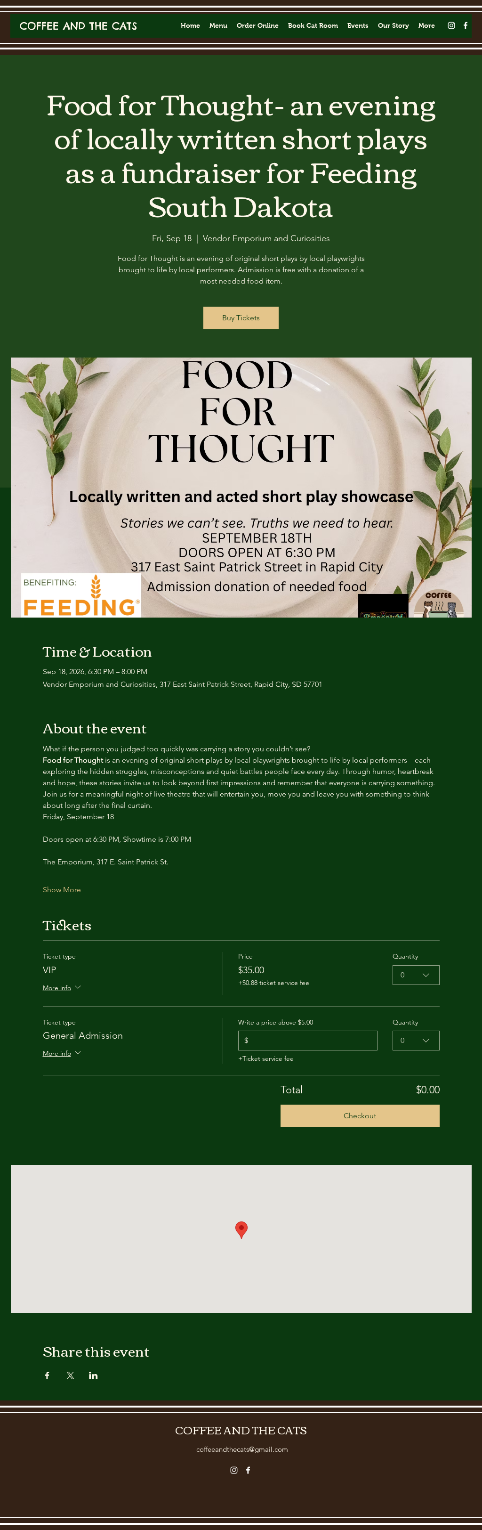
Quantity (405, 956)
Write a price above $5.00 (275, 1022)
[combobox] (416, 975)
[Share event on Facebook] (47, 1375)
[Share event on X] (70, 1375)
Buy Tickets (241, 317)
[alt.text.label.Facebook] (465, 25)
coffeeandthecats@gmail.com (242, 1449)
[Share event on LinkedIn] (93, 1375)
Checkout (360, 1115)
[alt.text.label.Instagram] (451, 25)
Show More (62, 889)
